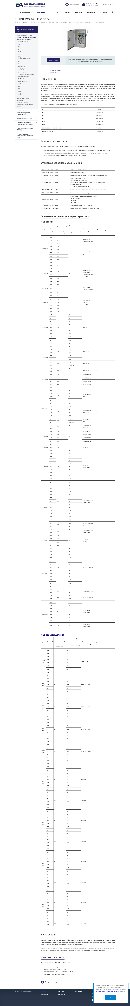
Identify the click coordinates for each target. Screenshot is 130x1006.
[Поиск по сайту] (112, 12)
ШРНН (19, 89)
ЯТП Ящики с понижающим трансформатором (26, 75)
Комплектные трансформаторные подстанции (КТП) (23, 112)
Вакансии (78, 991)
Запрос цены (53, 60)
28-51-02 (92, 6)
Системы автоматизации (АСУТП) (25, 129)
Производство (24, 12)
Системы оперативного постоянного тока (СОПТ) (25, 123)
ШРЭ (19, 49)
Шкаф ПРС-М (21, 94)
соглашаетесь (100, 991)
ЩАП (19, 44)
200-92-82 (92, 3)
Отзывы (66, 12)
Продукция (41, 12)
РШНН (19, 91)
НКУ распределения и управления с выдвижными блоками (25, 104)
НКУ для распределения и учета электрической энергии (26, 38)
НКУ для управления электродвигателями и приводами (23, 98)
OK (110, 997)
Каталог (44, 991)
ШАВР (19, 52)
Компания (44, 994)
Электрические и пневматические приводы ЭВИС (25, 135)
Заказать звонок (107, 4)
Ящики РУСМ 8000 (55, 70)
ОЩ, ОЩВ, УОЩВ (23, 41)
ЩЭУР (19, 83)
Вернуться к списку (51, 982)
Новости (54, 12)
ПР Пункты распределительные (24, 57)
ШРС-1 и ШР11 (22, 72)
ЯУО (19, 63)
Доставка (78, 12)
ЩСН (19, 54)
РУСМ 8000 (21, 78)
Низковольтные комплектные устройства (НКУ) (25, 29)
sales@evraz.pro (74, 4)
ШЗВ (19, 86)
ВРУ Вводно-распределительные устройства (24, 68)
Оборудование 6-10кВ (24, 118)
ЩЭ (19, 61)
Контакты (103, 12)
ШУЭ (19, 46)
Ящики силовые (22, 81)
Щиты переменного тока (24, 35)
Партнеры (91, 12)
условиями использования (113, 991)
